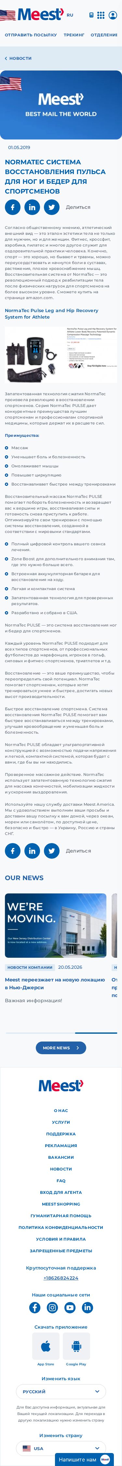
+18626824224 (61, 1278)
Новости (20, 58)
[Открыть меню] (100, 18)
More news (56, 1047)
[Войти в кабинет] (113, 18)
